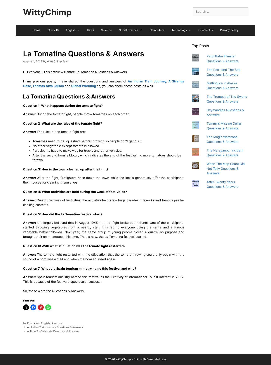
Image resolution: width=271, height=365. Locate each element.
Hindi (90, 30)
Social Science (128, 30)
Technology (179, 30)
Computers (157, 30)
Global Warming (83, 86)
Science (106, 30)
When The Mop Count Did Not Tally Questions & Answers (226, 168)
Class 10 (53, 30)
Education (33, 323)
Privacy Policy (229, 30)
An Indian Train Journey (147, 81)
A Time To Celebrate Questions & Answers (53, 331)
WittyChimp (47, 12)
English (71, 30)
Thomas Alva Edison (48, 86)
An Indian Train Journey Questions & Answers (55, 327)
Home (36, 30)
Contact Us (205, 30)
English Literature (51, 323)
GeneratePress (156, 359)
